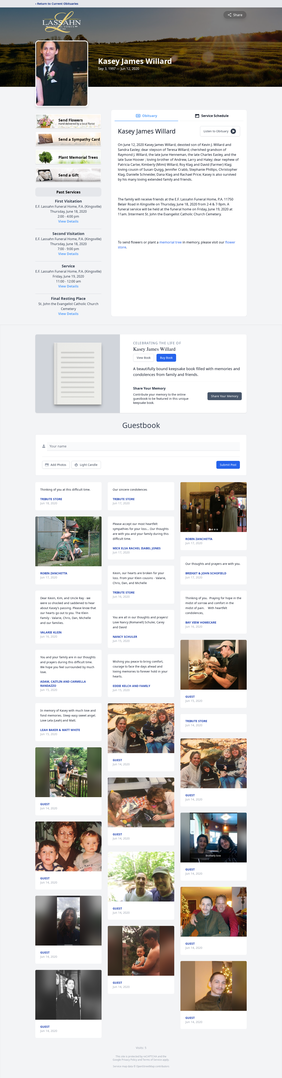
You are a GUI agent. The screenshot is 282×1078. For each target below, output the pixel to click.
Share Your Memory (224, 396)
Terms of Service (152, 1059)
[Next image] (242, 506)
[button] (68, 541)
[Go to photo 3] (215, 529)
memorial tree (170, 242)
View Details (68, 221)
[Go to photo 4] (217, 529)
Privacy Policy (129, 1059)
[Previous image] (184, 506)
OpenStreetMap (145, 1066)
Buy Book (166, 358)
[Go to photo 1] (210, 529)
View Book (143, 358)
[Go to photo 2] (212, 529)
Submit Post (228, 465)
